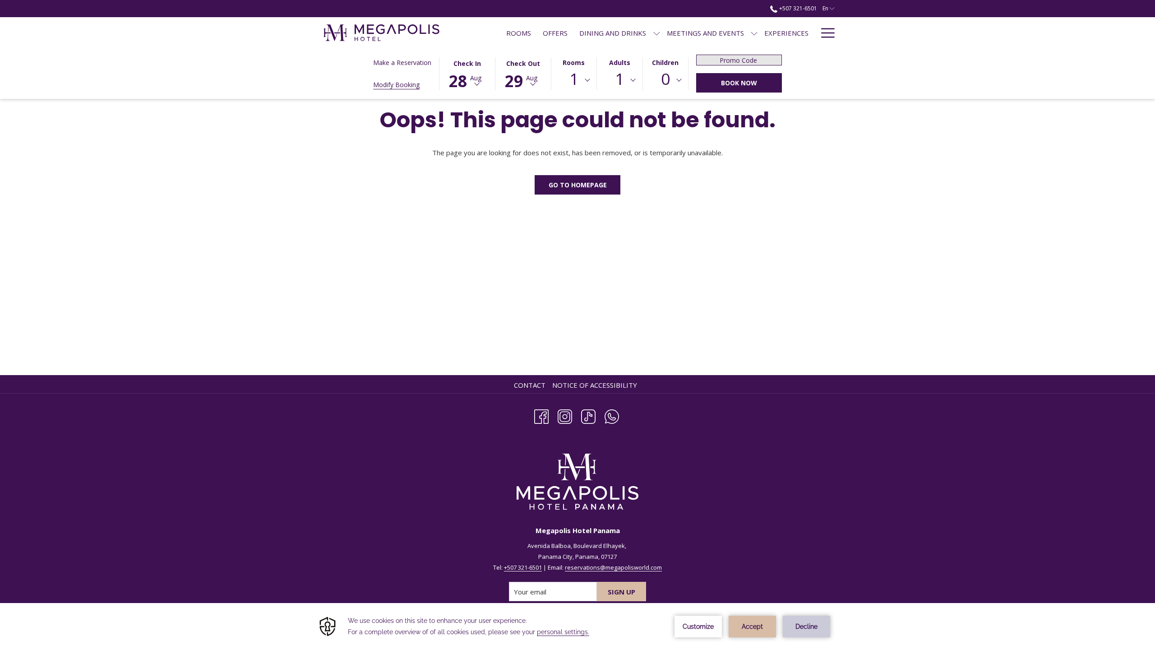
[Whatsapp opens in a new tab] (612, 415)
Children (665, 62)
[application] (577, 626)
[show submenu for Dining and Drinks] (656, 32)
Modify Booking (396, 84)
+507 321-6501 (797, 8)
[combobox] (574, 80)
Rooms (574, 62)
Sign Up (621, 591)
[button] (467, 73)
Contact (529, 385)
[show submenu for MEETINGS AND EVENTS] (754, 32)
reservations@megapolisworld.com (613, 567)
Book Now (739, 83)
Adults (619, 62)
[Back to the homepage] (381, 32)
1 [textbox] (573, 79)
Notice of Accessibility (594, 385)
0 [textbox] (665, 79)
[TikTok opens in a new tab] (588, 415)
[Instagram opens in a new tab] (565, 415)
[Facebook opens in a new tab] (541, 415)
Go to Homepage (578, 185)
